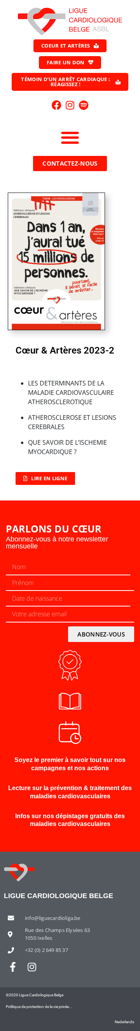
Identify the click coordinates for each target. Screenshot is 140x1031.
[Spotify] (83, 105)
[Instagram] (70, 105)
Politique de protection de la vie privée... (39, 1006)
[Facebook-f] (13, 967)
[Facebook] (56, 105)
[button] (70, 137)
